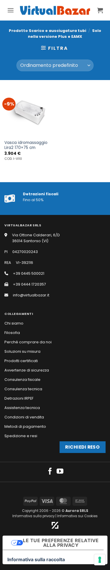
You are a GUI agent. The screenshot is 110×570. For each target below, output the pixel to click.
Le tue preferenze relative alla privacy (61, 542)
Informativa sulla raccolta (36, 559)
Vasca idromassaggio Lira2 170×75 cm (26, 145)
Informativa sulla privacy (33, 516)
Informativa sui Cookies (77, 516)
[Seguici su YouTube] (60, 472)
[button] (10, 10)
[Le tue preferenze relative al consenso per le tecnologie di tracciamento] (99, 559)
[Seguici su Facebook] (50, 472)
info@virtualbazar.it (31, 295)
